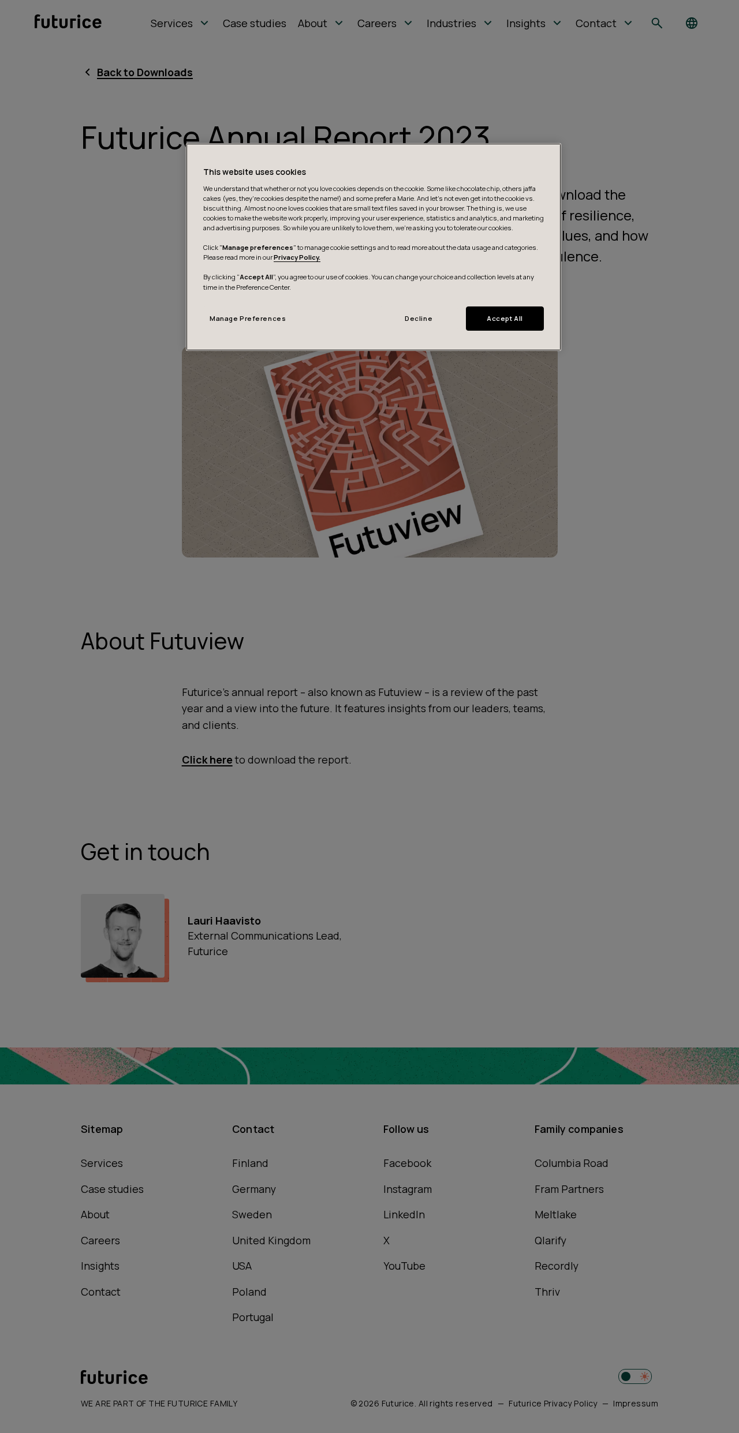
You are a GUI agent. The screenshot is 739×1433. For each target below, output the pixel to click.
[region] (373, 246)
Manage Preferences (248, 318)
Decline (418, 318)
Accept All (505, 318)
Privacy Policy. (297, 257)
